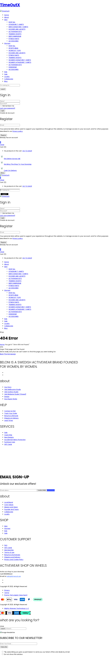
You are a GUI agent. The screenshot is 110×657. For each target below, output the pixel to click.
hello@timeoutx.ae (14, 576)
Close (2, 145)
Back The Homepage (8, 354)
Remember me (8, 106)
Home (2, 344)
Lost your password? (7, 108)
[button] (55, 142)
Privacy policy (17, 131)
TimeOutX (10, 5)
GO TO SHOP (27, 151)
